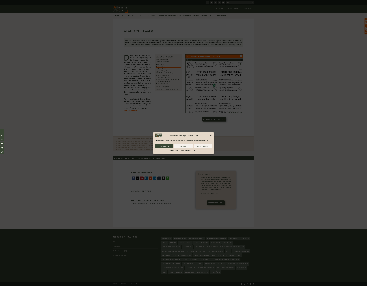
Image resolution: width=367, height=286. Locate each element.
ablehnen (183, 146)
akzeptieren (164, 146)
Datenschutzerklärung (185, 150)
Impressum (195, 150)
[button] (211, 136)
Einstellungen (202, 146)
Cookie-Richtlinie (173, 150)
